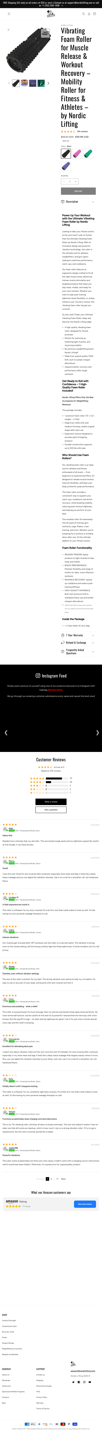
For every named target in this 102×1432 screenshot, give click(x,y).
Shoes (4, 1337)
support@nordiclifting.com (83, 1371)
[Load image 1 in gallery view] (16, 83)
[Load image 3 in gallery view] (32, 83)
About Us (5, 1375)
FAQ (38, 1392)
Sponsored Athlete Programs (13, 1392)
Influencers (6, 1386)
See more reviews (85, 1204)
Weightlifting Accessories (12, 1349)
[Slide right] (48, 83)
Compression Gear (9, 1326)
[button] (9, 14)
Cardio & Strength (9, 1320)
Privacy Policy (41, 1397)
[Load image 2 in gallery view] (24, 83)
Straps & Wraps (8, 1343)
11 (57, 1179)
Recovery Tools (8, 1332)
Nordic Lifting (16, 1429)
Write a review (51, 802)
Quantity (64, 176)
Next (97, 731)
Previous (5, 731)
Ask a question (51, 810)
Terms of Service (43, 1409)
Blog (3, 1403)
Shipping (39, 1380)
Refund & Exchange (44, 1386)
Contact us (40, 1375)
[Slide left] (9, 83)
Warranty (40, 1403)
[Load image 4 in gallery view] (41, 83)
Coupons (5, 1397)
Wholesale (6, 1380)
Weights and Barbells (10, 1354)
